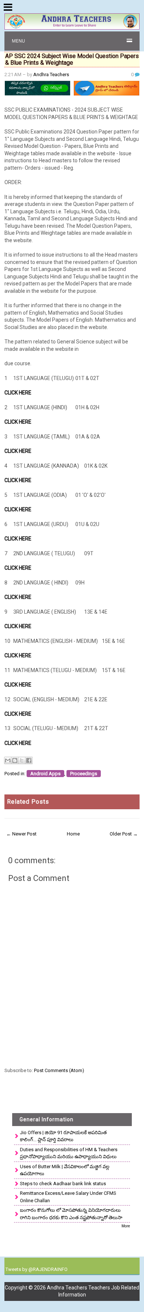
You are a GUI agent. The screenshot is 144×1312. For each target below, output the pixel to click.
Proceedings (83, 773)
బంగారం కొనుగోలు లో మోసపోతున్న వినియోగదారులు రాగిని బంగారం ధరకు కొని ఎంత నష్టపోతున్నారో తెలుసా (71, 1213)
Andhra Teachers (51, 74)
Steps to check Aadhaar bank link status (63, 1183)
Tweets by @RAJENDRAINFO (37, 1269)
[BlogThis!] (14, 760)
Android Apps (45, 773)
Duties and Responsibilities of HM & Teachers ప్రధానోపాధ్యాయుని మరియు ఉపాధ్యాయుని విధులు (68, 1153)
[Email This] (7, 760)
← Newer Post (21, 834)
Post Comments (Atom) (59, 1070)
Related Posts (28, 801)
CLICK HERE (17, 393)
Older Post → (124, 834)
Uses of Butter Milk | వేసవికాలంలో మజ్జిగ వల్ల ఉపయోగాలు (64, 1170)
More (125, 1226)
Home (73, 834)
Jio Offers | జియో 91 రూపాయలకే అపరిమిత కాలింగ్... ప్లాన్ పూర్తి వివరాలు (63, 1136)
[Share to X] (21, 760)
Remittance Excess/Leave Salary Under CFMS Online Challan (68, 1196)
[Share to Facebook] (28, 760)
